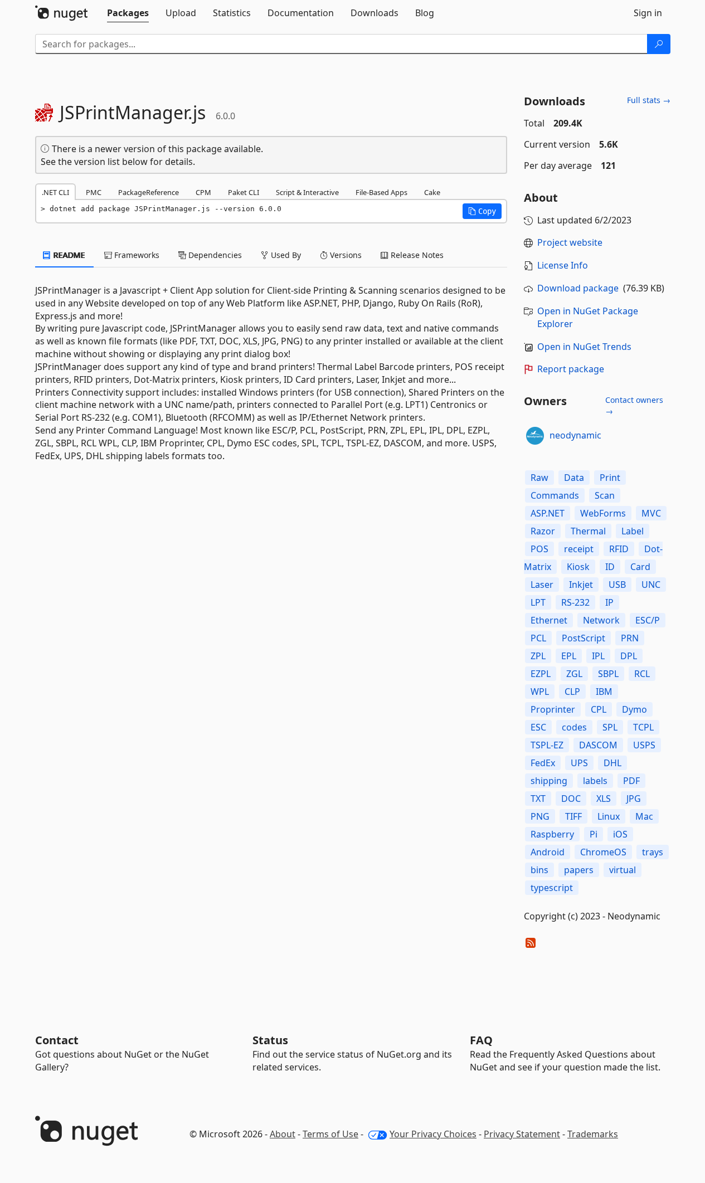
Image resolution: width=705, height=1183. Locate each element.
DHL (612, 763)
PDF (631, 781)
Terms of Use (330, 1134)
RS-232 (575, 602)
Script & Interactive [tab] (307, 192)
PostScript (583, 638)
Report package (570, 369)
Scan (605, 495)
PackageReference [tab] (148, 192)
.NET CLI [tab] (55, 192)
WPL (540, 691)
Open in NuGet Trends (584, 346)
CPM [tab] (203, 192)
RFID (619, 549)
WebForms (603, 513)
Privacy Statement (522, 1134)
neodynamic (575, 435)
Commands (555, 495)
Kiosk (578, 567)
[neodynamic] (535, 436)
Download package (578, 288)
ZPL (538, 656)
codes (574, 727)
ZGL (574, 674)
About (282, 1134)
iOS (620, 834)
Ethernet (549, 620)
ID (610, 567)
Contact (57, 1040)
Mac (644, 816)
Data (574, 477)
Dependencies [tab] (214, 255)
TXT (538, 798)
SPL (610, 727)
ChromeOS (603, 852)
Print (610, 477)
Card (640, 567)
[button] (482, 211)
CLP (572, 691)
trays (652, 852)
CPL (598, 709)
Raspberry (552, 834)
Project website (569, 242)
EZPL (541, 674)
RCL (642, 674)
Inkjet (581, 584)
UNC (650, 584)
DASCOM (598, 745)
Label (632, 531)
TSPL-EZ (547, 745)
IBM (604, 691)
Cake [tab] (432, 192)
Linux (608, 816)
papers (579, 870)
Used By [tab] (285, 255)
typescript (552, 888)
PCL (538, 638)
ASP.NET (548, 513)
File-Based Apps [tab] (381, 192)
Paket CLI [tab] (243, 192)
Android (548, 852)
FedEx (543, 763)
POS (539, 549)
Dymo (634, 709)
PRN (630, 638)
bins (539, 870)
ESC (538, 727)
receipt (579, 549)
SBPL (608, 674)
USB (617, 584)
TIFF (573, 816)
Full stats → (648, 100)
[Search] (658, 44)
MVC (651, 513)
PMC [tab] (93, 192)
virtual (622, 870)
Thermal (588, 531)
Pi (593, 834)
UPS (579, 763)
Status (270, 1040)
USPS (644, 745)
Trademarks (592, 1134)
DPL (628, 656)
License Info (562, 265)
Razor (543, 531)
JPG (633, 798)
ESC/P (647, 620)
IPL (598, 656)
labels (595, 781)
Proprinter (553, 709)
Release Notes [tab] (416, 255)
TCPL (643, 727)
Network (601, 620)
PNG (540, 816)
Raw (539, 477)
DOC (571, 798)
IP (609, 602)
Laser (542, 584)
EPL (568, 656)
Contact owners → (634, 405)
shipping (549, 781)
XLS (603, 798)
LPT (538, 602)
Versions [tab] (345, 255)
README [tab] (68, 255)
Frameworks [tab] (135, 255)
